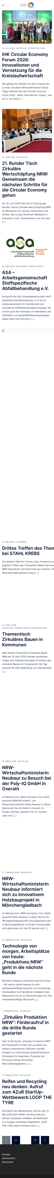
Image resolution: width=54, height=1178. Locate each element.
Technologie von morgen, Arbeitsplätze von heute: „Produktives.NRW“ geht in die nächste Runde (26, 959)
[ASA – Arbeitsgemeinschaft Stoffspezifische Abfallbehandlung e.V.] (27, 246)
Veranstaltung (36, 48)
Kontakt (6, 1154)
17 (35, 1140)
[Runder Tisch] (27, 4)
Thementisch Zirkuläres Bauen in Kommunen (22, 639)
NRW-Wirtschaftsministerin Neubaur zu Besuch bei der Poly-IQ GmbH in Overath (26, 778)
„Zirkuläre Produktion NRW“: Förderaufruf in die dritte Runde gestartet (25, 1025)
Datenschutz (8, 1158)
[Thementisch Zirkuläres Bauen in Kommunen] (27, 601)
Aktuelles (21, 48)
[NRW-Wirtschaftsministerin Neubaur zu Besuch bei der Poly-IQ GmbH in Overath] (27, 719)
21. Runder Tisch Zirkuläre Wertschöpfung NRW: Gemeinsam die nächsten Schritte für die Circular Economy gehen (25, 179)
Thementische (21, 628)
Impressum (7, 1162)
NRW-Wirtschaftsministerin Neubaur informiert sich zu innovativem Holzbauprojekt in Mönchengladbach (25, 892)
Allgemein (21, 542)
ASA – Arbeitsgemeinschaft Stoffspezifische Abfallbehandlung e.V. (25, 280)
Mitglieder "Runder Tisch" (29, 266)
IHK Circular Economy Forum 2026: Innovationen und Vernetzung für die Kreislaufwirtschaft (25, 65)
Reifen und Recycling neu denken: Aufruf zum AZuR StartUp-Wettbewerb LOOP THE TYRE (27, 1092)
